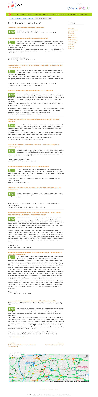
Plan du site (51, 389)
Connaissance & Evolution (41, 394)
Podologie (38, 14)
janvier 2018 (71, 35)
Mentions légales (43, 389)
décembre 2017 (72, 37)
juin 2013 (71, 46)
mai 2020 (71, 28)
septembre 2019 (73, 30)
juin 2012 (71, 48)
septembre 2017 (73, 41)
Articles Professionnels (28, 18)
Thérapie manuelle (48, 14)
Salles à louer (83, 14)
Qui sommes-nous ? (18, 14)
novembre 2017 (72, 39)
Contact (57, 389)
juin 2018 (71, 33)
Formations (30, 14)
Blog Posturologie (61, 14)
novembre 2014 (72, 43)
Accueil (11, 18)
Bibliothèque (18, 18)
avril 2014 (71, 44)
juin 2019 (71, 32)
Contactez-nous (72, 14)
